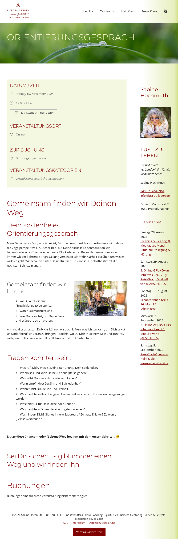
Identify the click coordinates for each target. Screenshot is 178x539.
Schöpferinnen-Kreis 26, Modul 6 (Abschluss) (154, 304)
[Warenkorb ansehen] (165, 11)
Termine (105, 11)
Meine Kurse (149, 11)
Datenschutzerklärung (102, 522)
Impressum (78, 522)
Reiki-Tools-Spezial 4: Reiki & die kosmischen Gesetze (154, 358)
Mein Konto (128, 11)
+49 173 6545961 (152, 191)
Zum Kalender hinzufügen (36, 112)
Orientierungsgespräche (31, 179)
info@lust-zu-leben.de (155, 196)
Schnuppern (56, 179)
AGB (65, 522)
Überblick (87, 11)
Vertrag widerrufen (89, 532)
